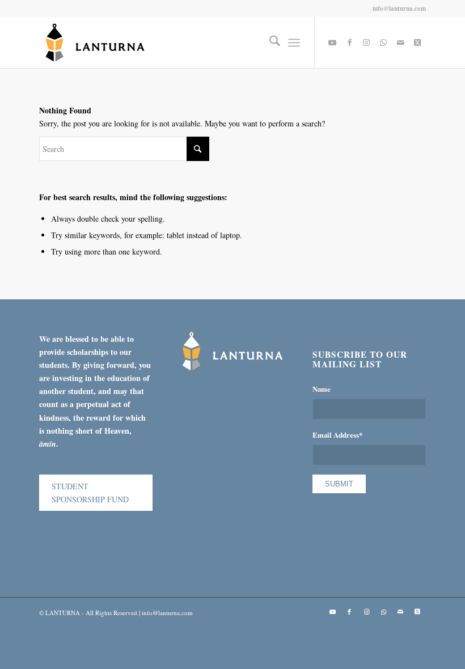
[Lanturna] (95, 42)
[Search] (269, 42)
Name (321, 389)
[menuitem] (269, 42)
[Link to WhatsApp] (383, 42)
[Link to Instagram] (366, 42)
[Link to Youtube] (332, 42)
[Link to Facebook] (349, 42)
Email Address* (337, 435)
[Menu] (294, 42)
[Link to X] (417, 42)
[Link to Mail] (400, 42)
